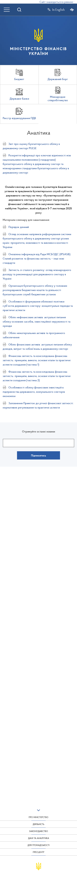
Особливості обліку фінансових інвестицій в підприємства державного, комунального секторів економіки (34, 392)
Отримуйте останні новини (38, 431)
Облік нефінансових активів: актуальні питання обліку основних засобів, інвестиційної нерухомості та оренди (36, 321)
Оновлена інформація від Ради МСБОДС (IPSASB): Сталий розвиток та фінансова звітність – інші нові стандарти (37, 258)
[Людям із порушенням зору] (71, 9)
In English (58, 9)
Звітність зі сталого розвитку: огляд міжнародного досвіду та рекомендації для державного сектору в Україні (37, 274)
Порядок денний (18, 227)
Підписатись (38, 455)
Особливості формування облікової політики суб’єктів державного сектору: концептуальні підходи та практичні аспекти (38, 306)
